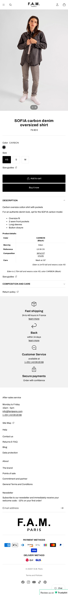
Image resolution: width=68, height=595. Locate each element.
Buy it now (34, 187)
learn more (34, 319)
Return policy (9, 292)
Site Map (7, 423)
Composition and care (16, 284)
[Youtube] (34, 582)
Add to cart (36, 178)
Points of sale (9, 473)
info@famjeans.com (12, 411)
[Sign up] (62, 508)
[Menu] (3, 4)
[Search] (10, 4)
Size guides (8, 167)
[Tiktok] (39, 582)
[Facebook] (23, 582)
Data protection (10, 453)
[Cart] (64, 4)
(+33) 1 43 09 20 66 (34, 362)
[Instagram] (28, 582)
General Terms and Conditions (18, 484)
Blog (5, 447)
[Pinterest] (45, 582)
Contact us (8, 436)
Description (10, 200)
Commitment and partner (15, 479)
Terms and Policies (34, 575)
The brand (8, 468)
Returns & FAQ (10, 442)
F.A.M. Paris (37, 569)
